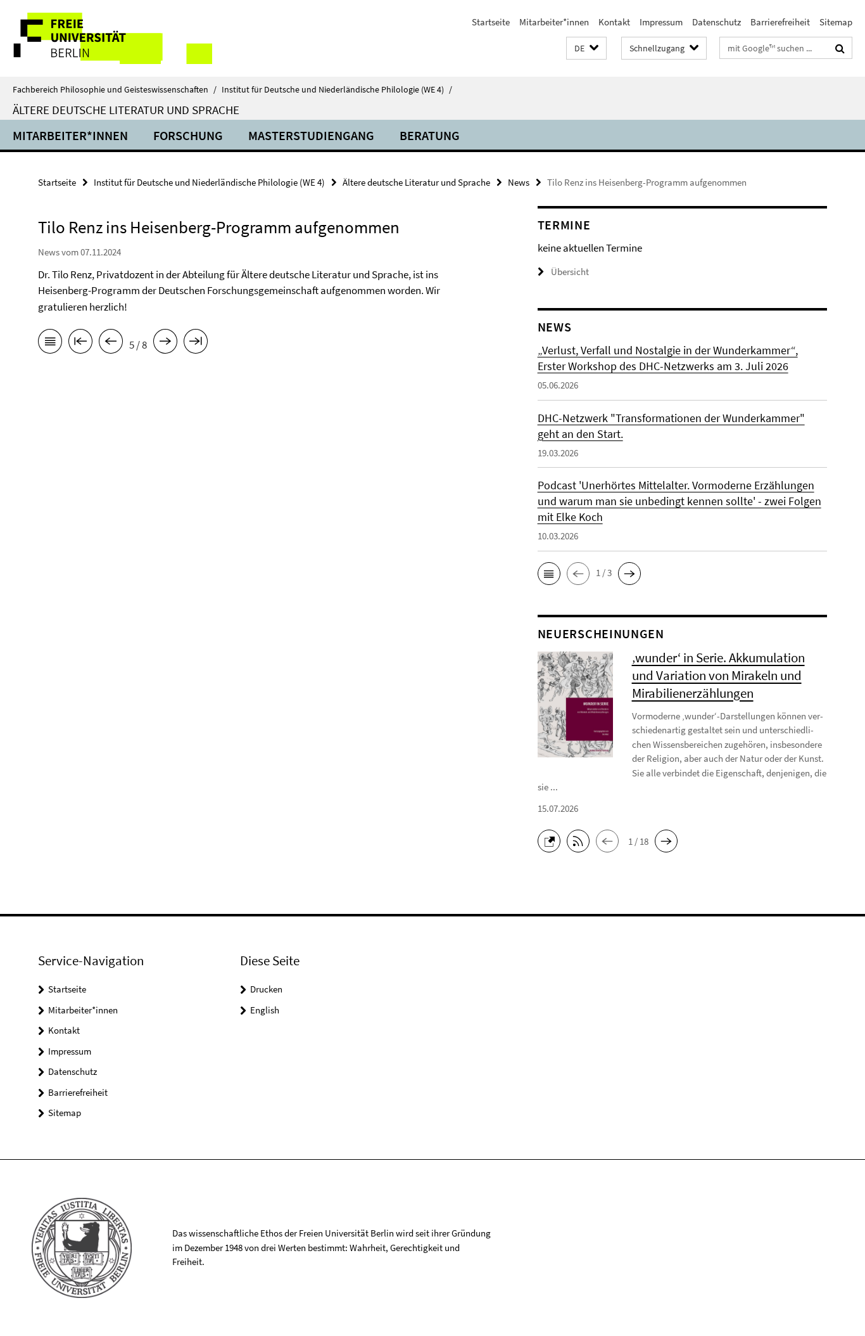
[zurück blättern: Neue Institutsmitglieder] (111, 343)
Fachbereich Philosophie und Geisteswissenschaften (115, 89)
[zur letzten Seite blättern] (196, 343)
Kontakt (614, 22)
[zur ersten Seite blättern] (80, 343)
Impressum (661, 22)
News (518, 182)
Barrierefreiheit (780, 22)
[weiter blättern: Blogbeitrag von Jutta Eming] (165, 343)
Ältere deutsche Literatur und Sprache (126, 109)
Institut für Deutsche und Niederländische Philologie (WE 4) (337, 89)
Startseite (491, 22)
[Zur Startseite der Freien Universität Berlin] (106, 38)
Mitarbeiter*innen (554, 22)
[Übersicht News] (50, 343)
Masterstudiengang (311, 135)
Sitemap (835, 22)
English (264, 1010)
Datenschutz (716, 22)
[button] (586, 48)
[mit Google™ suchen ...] (840, 48)
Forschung (188, 135)
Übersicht (570, 272)
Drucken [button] (266, 989)
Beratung (430, 135)
